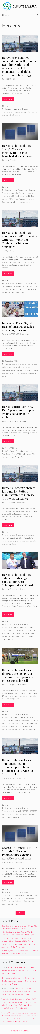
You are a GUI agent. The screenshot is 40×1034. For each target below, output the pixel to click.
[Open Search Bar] (37, 15)
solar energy (21, 112)
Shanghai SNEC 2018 (24, 630)
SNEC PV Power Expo (14, 199)
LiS (17, 538)
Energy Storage (10, 535)
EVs (32, 454)
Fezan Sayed (9, 364)
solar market (6, 115)
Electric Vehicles (11, 448)
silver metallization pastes (16, 898)
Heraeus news (16, 109)
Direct (7, 361)
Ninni (3, 978)
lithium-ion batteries (26, 538)
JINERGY (16, 717)
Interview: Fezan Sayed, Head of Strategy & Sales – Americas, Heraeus (19, 326)
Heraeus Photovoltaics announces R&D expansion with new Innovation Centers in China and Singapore (19, 240)
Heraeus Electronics (16, 457)
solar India (19, 373)
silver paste (33, 370)
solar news (11, 292)
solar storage (6, 544)
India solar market (23, 367)
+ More (20, 913)
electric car (28, 451)
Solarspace (29, 636)
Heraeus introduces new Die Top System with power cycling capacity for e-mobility (19, 412)
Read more (8, 99)
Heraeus (8, 109)
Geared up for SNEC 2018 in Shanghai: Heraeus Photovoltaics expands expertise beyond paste (19, 853)
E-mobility (19, 451)
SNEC (13, 723)
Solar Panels (14, 904)
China (7, 283)
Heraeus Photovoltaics (19, 190)
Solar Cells (14, 726)
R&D (31, 286)
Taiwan (14, 544)
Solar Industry (31, 112)
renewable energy (22, 370)
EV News (27, 454)
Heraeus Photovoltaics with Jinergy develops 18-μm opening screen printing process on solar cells (19, 675)
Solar (6, 106)
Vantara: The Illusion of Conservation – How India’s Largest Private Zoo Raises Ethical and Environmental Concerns (19, 970)
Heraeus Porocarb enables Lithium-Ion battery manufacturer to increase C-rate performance (18, 493)
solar (14, 112)
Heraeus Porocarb (8, 538)
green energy (18, 364)
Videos (16, 361)
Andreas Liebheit (11, 892)
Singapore (13, 289)
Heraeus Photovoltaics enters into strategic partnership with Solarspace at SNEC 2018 (18, 580)
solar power (15, 115)
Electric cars (6, 454)
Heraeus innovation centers (26, 283)
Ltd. (14, 630)
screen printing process (22, 720)
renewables (27, 541)
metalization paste (8, 370)
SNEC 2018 (20, 723)
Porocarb (19, 541)
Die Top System (10, 451)
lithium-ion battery (8, 541)
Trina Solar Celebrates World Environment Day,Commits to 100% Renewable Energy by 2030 (19, 1005)
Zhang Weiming (7, 639)
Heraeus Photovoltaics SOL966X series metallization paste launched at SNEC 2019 (17, 151)
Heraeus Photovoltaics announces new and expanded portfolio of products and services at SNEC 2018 (17, 767)
